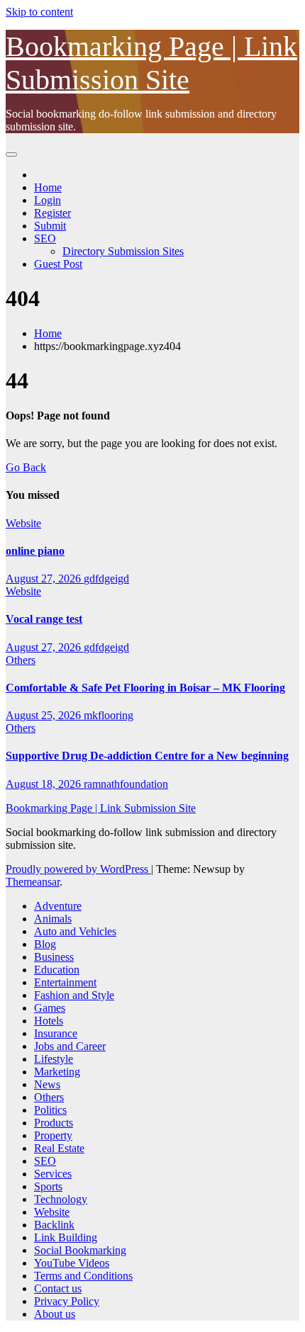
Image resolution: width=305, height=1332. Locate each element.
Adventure (58, 906)
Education (56, 970)
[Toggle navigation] (11, 154)
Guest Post (58, 264)
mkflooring (108, 715)
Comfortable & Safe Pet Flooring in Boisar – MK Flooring (145, 688)
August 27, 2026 (45, 578)
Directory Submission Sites (123, 251)
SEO (45, 238)
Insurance (55, 1033)
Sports (48, 1186)
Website (23, 523)
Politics (50, 1110)
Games (49, 1008)
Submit (50, 226)
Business (54, 957)
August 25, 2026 (45, 715)
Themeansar (33, 882)
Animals (53, 919)
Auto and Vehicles (75, 931)
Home (48, 187)
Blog (45, 944)
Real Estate (59, 1148)
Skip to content (39, 12)
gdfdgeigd (106, 578)
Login (47, 200)
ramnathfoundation (126, 784)
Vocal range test (44, 619)
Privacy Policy (66, 1301)
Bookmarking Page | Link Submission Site (101, 808)
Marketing (57, 1072)
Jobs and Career (70, 1046)
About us (54, 1314)
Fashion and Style (74, 995)
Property (53, 1135)
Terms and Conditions (83, 1276)
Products (53, 1123)
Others (20, 660)
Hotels (48, 1021)
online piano (35, 551)
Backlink (54, 1225)
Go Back (26, 467)
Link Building (65, 1237)
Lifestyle (53, 1059)
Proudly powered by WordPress (78, 869)
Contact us (58, 1288)
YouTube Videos (71, 1263)
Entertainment (65, 982)
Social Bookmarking (80, 1250)
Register (52, 213)
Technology (60, 1199)
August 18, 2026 (45, 784)
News (47, 1084)
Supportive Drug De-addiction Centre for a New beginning (147, 756)
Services (53, 1174)
